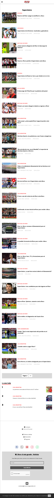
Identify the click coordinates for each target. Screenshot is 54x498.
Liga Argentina (21, 118)
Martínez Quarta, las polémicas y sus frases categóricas (34, 136)
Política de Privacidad (27, 429)
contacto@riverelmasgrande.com (27, 486)
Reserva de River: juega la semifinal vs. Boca (30, 16)
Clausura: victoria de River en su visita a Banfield (24, 398)
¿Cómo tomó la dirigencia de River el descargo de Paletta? (32, 46)
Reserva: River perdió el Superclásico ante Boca (31, 61)
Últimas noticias (28, 434)
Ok (49, 495)
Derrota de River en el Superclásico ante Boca (31, 181)
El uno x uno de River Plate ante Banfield (22, 407)
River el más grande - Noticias (28, 454)
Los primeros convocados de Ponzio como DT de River (26, 389)
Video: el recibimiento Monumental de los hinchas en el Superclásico (33, 167)
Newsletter (28, 437)
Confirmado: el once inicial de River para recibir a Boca (33, 209)
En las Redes (21, 88)
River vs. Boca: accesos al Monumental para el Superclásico (31, 227)
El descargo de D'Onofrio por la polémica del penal (32, 91)
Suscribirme (27, 467)
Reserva (19, 13)
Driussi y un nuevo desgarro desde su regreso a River (33, 106)
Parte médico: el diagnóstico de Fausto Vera (30, 316)
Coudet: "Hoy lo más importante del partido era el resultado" (32, 332)
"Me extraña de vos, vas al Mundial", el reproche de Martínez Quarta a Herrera (32, 150)
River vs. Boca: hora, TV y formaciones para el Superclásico (31, 257)
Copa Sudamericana (23, 329)
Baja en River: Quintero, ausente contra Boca (30, 301)
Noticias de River (22, 43)
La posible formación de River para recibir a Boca (32, 241)
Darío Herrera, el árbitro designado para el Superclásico (34, 361)
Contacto (27, 427)
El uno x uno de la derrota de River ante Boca (30, 196)
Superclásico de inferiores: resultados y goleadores (32, 31)
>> (30, 376)
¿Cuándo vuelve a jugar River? (26, 346)
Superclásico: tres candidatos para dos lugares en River (34, 286)
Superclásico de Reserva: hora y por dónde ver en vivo (33, 76)
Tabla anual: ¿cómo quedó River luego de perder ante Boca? (33, 121)
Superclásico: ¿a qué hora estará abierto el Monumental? (34, 271)
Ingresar (27, 439)
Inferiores (20, 28)
